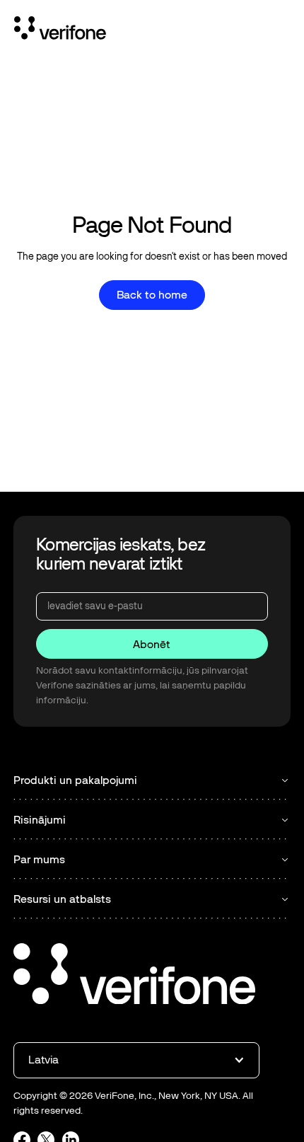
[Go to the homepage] (134, 976)
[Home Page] (60, 30)
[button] (136, 1060)
